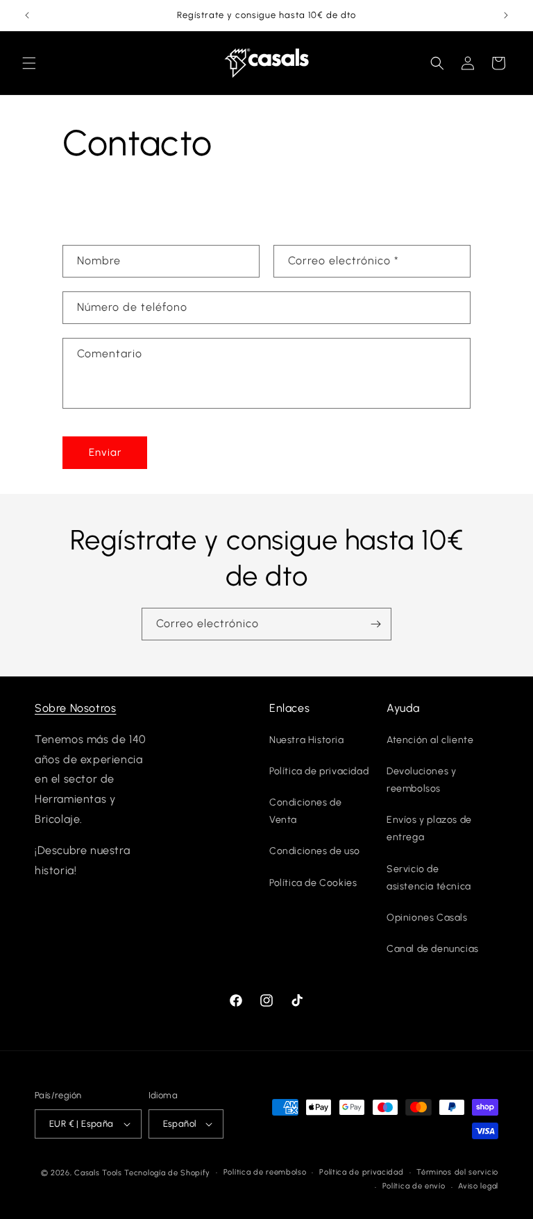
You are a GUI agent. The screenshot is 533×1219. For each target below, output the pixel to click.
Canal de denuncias (433, 949)
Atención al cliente (430, 740)
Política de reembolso (265, 1172)
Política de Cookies (313, 883)
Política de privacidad (319, 771)
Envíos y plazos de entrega (429, 828)
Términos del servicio (457, 1172)
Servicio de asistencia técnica (429, 877)
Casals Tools (97, 1172)
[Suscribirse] (375, 624)
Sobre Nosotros (75, 708)
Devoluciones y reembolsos (421, 779)
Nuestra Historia (306, 740)
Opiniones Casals (427, 917)
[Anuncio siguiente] (506, 15)
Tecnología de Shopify (167, 1172)
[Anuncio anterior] (27, 15)
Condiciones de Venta (305, 811)
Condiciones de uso (314, 851)
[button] (29, 63)
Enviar (105, 452)
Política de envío (414, 1186)
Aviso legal (478, 1186)
